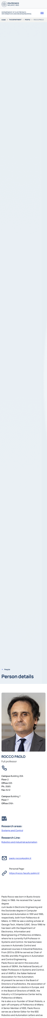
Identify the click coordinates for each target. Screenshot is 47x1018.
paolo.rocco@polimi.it (20, 858)
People (27, 20)
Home (3, 20)
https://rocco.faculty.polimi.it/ (24, 873)
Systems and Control (12, 830)
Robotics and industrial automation (19, 842)
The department (15, 20)
